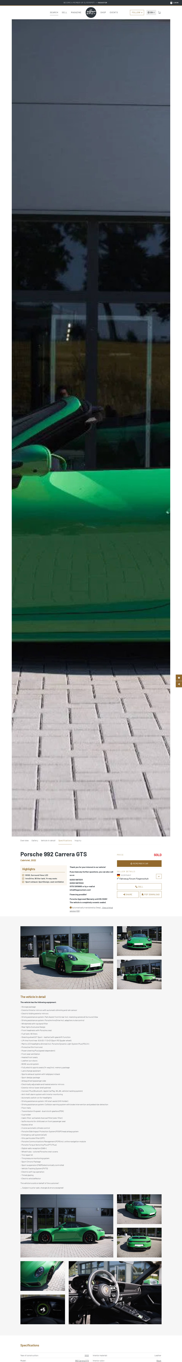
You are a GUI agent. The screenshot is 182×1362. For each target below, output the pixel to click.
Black (158, 1360)
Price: (120, 855)
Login (176, 3)
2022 (87, 1355)
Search (54, 12)
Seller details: (126, 871)
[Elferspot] (91, 12)
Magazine (76, 12)
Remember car (140, 863)
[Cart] (159, 12)
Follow (136, 12)
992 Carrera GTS (82, 1360)
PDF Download (152, 894)
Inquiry (78, 840)
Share (128, 894)
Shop (103, 12)
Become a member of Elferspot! (85, 3)
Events (114, 12)
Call (140, 887)
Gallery (35, 840)
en (151, 12)
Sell (64, 12)
